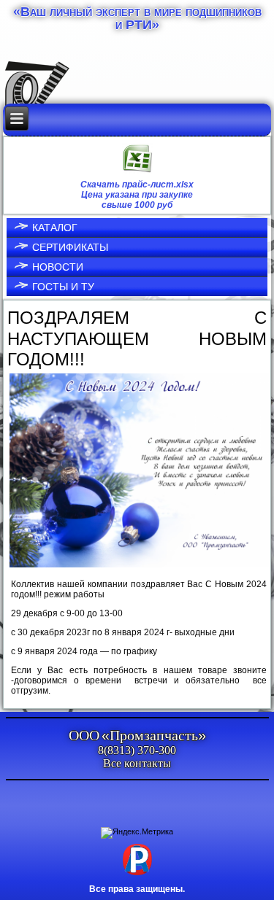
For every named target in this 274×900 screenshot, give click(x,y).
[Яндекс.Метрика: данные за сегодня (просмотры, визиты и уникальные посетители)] (137, 833)
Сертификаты (70, 247)
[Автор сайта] (137, 875)
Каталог (54, 227)
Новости (57, 267)
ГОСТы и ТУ (63, 286)
